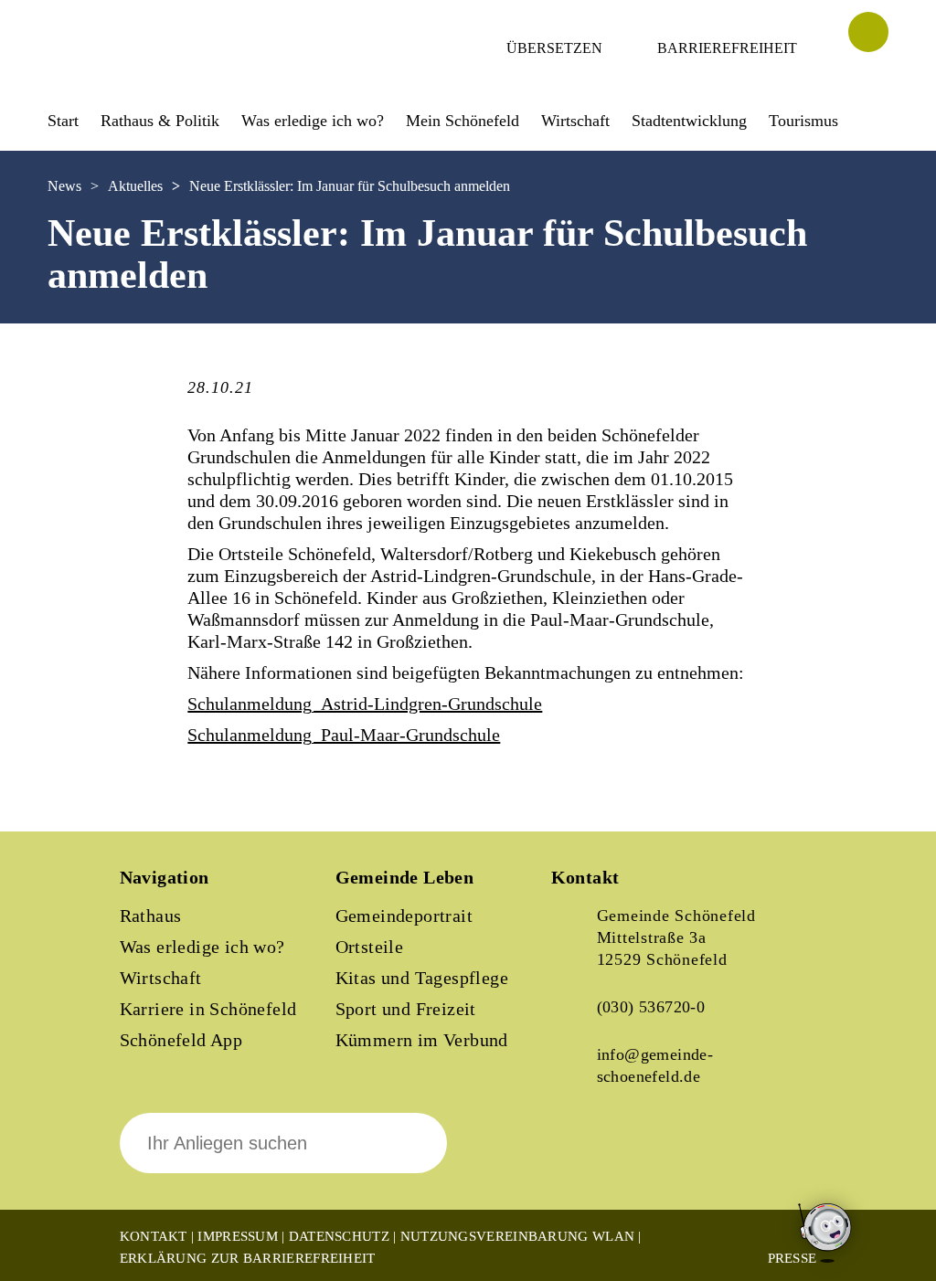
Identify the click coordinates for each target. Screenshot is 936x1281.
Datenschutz (339, 1236)
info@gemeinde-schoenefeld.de (655, 1065)
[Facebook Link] (580, 1156)
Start (63, 120)
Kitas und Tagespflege (421, 978)
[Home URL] (128, 70)
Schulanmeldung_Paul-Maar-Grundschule (343, 735)
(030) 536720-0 (651, 1007)
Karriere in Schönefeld (208, 1009)
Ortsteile (369, 947)
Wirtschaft (161, 978)
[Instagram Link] (642, 1156)
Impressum (237, 1236)
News (64, 186)
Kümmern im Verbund (421, 1040)
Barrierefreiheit (727, 48)
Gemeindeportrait (404, 915)
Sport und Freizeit (405, 1009)
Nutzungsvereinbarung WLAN (517, 1236)
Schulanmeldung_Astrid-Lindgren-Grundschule (364, 703)
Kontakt (153, 1236)
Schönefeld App (181, 1040)
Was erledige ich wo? (312, 120)
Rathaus (151, 915)
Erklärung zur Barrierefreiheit (248, 1258)
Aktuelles (135, 186)
